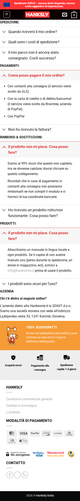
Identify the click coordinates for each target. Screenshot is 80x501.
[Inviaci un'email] (17, 474)
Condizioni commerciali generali (29, 399)
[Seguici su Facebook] (9, 474)
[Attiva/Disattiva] (4, 32)
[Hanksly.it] (37, 14)
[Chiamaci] (24, 474)
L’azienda (13, 412)
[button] (6, 14)
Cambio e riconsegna (21, 406)
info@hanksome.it (21, 271)
